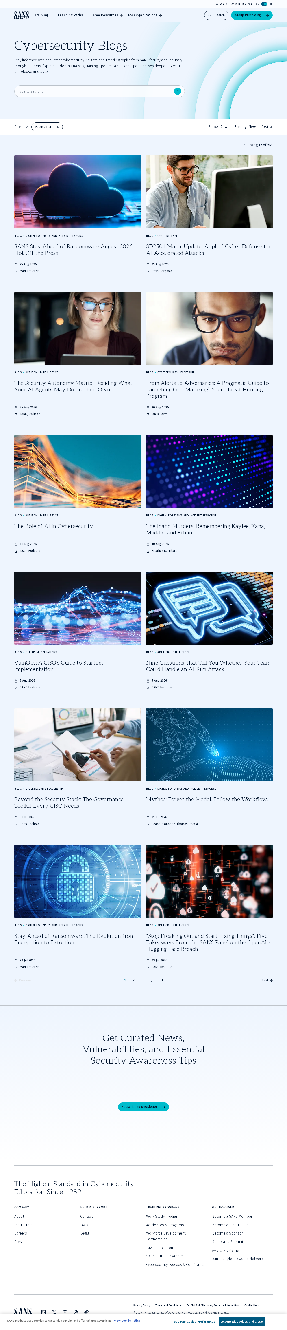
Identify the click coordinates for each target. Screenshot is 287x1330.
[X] (54, 1312)
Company (21, 1207)
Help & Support (93, 1207)
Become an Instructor (230, 1225)
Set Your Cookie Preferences (194, 1321)
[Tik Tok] (86, 1312)
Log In (223, 3)
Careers (20, 1233)
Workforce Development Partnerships (166, 1236)
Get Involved (223, 1207)
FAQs (84, 1225)
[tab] (43, 15)
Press (19, 1242)
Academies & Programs (165, 1225)
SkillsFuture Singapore (164, 1256)
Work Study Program (162, 1216)
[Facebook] (75, 1312)
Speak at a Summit (227, 1242)
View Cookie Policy (127, 1320)
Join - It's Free (243, 3)
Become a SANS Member (232, 1216)
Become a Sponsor (227, 1233)
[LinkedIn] (43, 1312)
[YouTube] (65, 1312)
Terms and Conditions (168, 1305)
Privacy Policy (141, 1305)
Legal (84, 1233)
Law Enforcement (160, 1248)
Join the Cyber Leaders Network (237, 1259)
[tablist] (47, 126)
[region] (143, 1322)
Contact (86, 1216)
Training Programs (163, 1207)
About (19, 1216)
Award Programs (225, 1250)
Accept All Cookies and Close (242, 1321)
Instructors (23, 1225)
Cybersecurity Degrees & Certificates (175, 1264)
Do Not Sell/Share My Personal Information (213, 1305)
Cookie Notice (252, 1305)
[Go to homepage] (21, 15)
